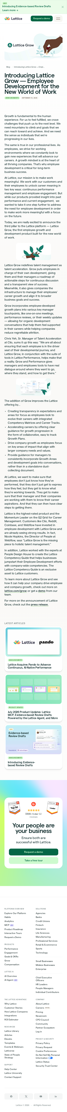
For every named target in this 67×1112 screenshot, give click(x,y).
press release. (39, 604)
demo (41, 590)
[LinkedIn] (56, 1096)
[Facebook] (11, 1096)
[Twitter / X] (26, 1096)
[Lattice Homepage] (13, 19)
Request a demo (42, 18)
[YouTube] (41, 1096)
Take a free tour (34, 860)
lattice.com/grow (15, 590)
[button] (62, 7)
